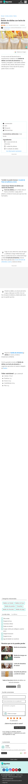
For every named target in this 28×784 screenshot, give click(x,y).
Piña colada (6, 619)
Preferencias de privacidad (7, 778)
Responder (4, 753)
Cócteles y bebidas (9, 16)
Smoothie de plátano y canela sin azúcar (20, 673)
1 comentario (22, 25)
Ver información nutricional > (14, 151)
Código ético (5, 782)
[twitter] (7, 769)
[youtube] (13, 769)
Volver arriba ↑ (14, 759)
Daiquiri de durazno (8, 634)
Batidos (15, 16)
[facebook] (3, 769)
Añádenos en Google (21, 52)
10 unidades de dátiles (12, 149)
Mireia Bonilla (7, 28)
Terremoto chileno (8, 624)
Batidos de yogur (20, 609)
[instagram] (10, 769)
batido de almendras (17, 353)
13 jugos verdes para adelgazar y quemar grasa (13, 630)
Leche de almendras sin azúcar (20, 665)
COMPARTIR (21, 3)
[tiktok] (19, 769)
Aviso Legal (4, 776)
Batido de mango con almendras (20, 656)
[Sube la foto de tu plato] (19, 686)
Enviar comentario (20, 728)
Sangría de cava (7, 636)
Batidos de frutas (19, 603)
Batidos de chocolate (8, 609)
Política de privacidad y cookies (15, 776)
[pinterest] (16, 769)
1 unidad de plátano (11, 146)
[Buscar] (26, 2)
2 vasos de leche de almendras (10, 143)
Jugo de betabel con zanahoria (11, 639)
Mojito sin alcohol (8, 626)
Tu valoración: (14, 721)
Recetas (2, 16)
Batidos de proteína (10, 606)
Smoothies (19, 606)
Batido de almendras (20, 647)
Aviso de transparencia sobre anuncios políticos (12, 780)
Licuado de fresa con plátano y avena (13, 181)
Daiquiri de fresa (7, 621)
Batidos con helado (8, 603)
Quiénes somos (19, 774)
